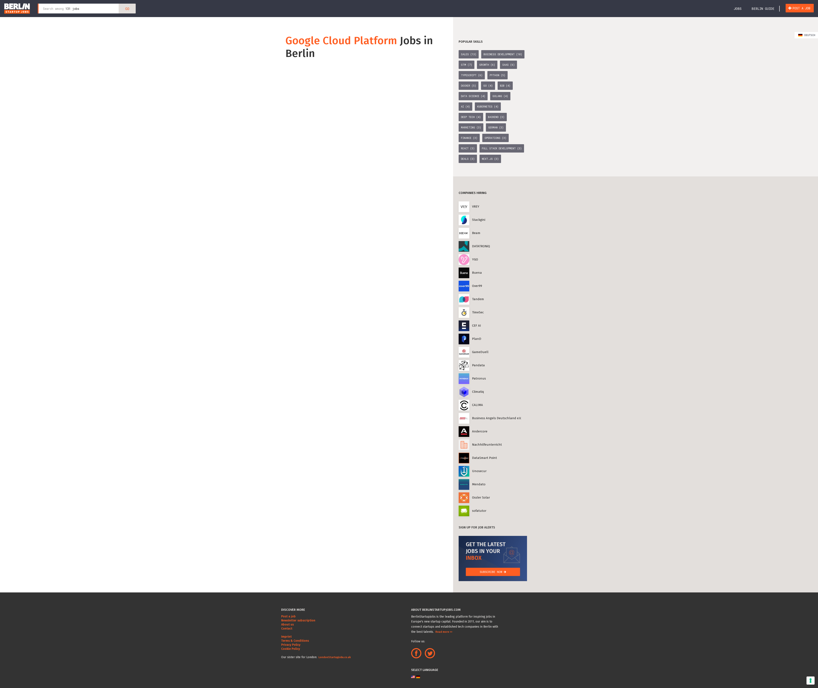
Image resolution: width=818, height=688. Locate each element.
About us (287, 624)
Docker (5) (468, 85)
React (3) (468, 148)
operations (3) (495, 138)
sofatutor (479, 511)
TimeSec (478, 312)
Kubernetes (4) (487, 106)
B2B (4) (505, 85)
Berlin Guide (763, 8)
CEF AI (476, 325)
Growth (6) (487, 64)
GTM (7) (466, 64)
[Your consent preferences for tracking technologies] (810, 680)
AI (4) (465, 106)
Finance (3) (469, 138)
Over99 (477, 286)
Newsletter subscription (298, 620)
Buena (477, 273)
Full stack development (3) (502, 148)
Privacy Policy (290, 645)
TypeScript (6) (471, 75)
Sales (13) (468, 54)
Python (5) (497, 75)
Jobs (738, 8)
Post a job (801, 8)
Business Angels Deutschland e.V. (496, 418)
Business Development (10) (503, 54)
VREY (475, 206)
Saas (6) (508, 64)
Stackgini (478, 220)
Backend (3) (496, 117)
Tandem (478, 299)
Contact (286, 628)
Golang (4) (500, 96)
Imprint (286, 637)
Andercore (479, 431)
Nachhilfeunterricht (487, 445)
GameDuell (480, 352)
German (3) (496, 127)
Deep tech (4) (471, 117)
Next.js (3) (490, 158)
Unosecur (479, 471)
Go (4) (488, 85)
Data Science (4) (473, 96)
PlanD (476, 339)
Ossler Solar (481, 497)
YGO (475, 259)
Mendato (478, 484)
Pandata (478, 365)
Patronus (479, 378)
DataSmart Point (484, 458)
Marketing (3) (471, 127)
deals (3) (468, 158)
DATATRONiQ (481, 246)
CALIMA (477, 405)
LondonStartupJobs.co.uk (334, 657)
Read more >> (443, 631)
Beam (476, 233)
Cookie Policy (290, 649)
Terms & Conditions (295, 641)
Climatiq (478, 392)
